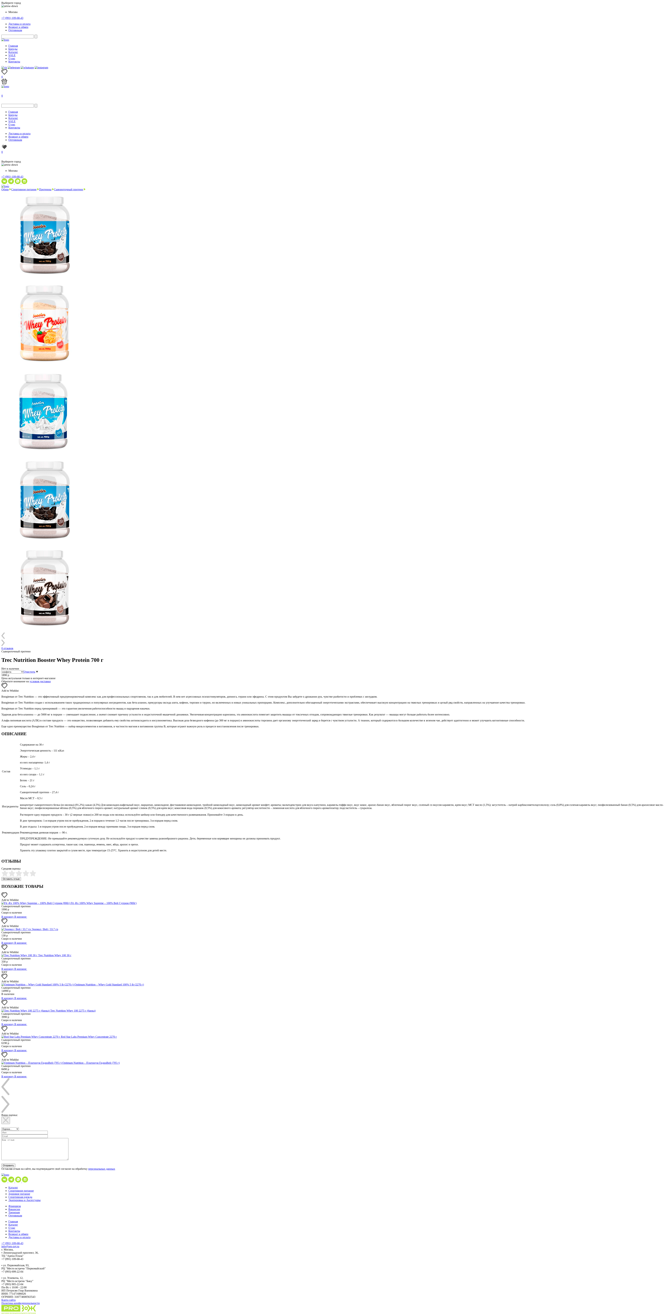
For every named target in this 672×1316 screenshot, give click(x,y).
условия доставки (40, 681)
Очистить (29, 671)
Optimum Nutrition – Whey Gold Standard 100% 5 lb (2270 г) (109, 984)
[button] (4, 687)
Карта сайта (8, 1299)
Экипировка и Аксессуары (24, 1200)
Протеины (45, 189)
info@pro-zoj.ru (10, 1246)
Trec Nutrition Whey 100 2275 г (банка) (73, 1010)
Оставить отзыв (11, 879)
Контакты (14, 61)
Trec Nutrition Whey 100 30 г (54, 955)
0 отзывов (7, 648)
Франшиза (14, 1206)
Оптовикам (15, 30)
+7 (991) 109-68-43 (12, 17)
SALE (12, 55)
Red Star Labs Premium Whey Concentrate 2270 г (89, 1036)
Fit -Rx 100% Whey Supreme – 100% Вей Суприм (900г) (103, 903)
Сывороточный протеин (68, 189)
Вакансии (14, 1209)
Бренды (13, 48)
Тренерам (14, 1212)
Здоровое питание (19, 1193)
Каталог (13, 52)
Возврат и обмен (18, 27)
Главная (13, 45)
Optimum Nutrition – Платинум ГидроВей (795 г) (91, 1062)
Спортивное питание (24, 189)
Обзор (5, 189)
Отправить (8, 1165)
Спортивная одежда (20, 1197)
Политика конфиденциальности (20, 1303)
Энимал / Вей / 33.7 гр (44, 929)
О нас (11, 58)
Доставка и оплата (19, 23)
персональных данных (101, 1168)
